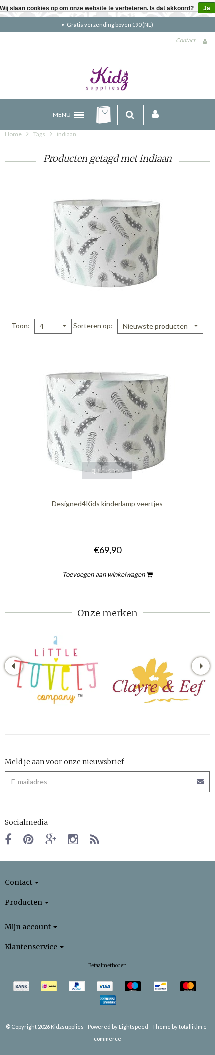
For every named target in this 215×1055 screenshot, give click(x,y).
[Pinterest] (29, 839)
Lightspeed (133, 1026)
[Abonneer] (201, 778)
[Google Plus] (51, 839)
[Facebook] (8, 839)
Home (13, 134)
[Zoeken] (130, 115)
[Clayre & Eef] (159, 680)
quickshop (108, 470)
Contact (186, 40)
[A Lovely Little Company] (56, 670)
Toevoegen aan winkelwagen (104, 574)
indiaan (66, 134)
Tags (40, 134)
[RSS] (95, 839)
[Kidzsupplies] (107, 79)
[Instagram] (73, 839)
